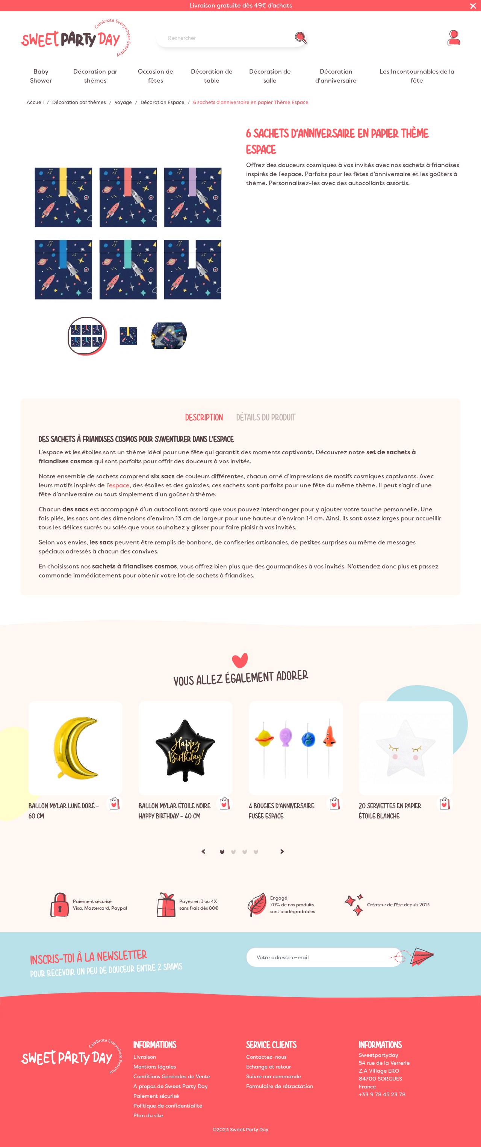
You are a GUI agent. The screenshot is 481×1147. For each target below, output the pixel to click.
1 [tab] (223, 853)
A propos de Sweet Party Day (170, 1086)
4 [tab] (257, 853)
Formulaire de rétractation (279, 1086)
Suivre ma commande (273, 1076)
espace (119, 485)
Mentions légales (154, 1066)
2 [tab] (235, 853)
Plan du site (148, 1115)
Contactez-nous (266, 1057)
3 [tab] (246, 853)
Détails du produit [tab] (266, 417)
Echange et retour (268, 1066)
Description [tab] (204, 417)
